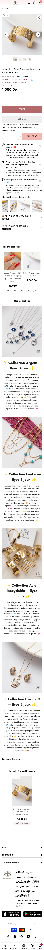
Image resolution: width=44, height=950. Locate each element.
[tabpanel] (12, 269)
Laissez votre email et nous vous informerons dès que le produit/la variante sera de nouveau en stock (20, 127)
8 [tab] (33, 291)
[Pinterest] (22, 936)
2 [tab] (11, 291)
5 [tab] (22, 291)
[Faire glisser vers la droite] (38, 34)
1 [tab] (8, 291)
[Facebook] (8, 936)
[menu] (3, 3)
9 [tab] (36, 291)
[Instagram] (15, 936)
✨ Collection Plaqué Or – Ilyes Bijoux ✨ (22, 701)
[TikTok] (28, 936)
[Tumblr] (35, 936)
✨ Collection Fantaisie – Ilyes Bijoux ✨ (22, 477)
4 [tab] (18, 291)
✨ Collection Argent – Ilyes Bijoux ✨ (22, 365)
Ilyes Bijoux (17, 924)
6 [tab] (26, 291)
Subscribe (32, 136)
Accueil (5, 8)
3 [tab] (15, 291)
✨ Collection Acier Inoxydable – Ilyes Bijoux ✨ (22, 591)
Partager (38, 17)
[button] (28, 3)
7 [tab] (29, 291)
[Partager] (38, 17)
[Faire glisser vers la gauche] (6, 34)
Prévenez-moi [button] (22, 823)
